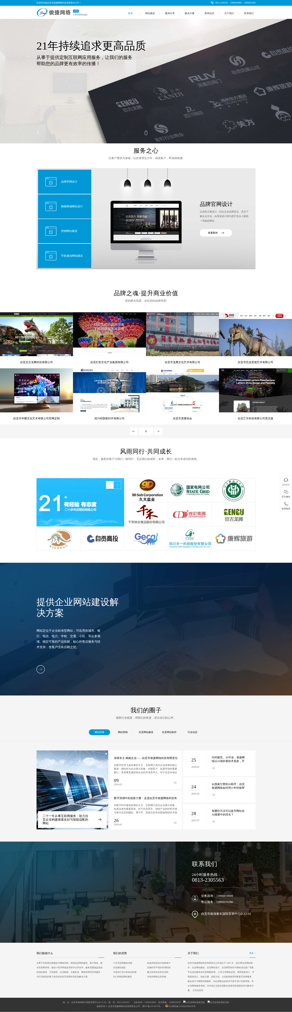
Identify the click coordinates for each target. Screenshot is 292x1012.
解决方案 (190, 13)
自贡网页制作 (136, 1009)
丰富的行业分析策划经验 (125, 972)
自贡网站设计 (69, 1009)
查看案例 (213, 232)
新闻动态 (209, 13)
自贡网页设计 (123, 1009)
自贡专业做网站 (75, 1011)
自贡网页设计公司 (177, 1009)
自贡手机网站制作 (91, 1011)
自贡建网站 (222, 1009)
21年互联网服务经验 (122, 963)
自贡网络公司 (41, 1009)
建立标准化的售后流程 (157, 972)
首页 (130, 13)
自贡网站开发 (235, 1009)
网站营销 (123, 732)
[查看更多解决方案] (40, 669)
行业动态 (192, 732)
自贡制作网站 (161, 1009)
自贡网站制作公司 (208, 1009)
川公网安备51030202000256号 (181, 1006)
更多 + (252, 953)
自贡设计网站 (192, 1009)
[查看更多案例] (146, 431)
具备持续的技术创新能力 (158, 963)
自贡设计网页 (82, 1009)
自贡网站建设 (146, 732)
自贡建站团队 (119, 967)
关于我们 (229, 13)
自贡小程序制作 (108, 1011)
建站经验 (99, 732)
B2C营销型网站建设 (122, 977)
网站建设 (150, 13)
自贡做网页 (149, 1009)
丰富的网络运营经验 (156, 977)
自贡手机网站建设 (43, 1011)
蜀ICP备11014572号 (151, 1006)
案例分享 (170, 13)
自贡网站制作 (169, 732)
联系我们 (249, 13)
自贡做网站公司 (60, 1011)
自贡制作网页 (109, 1009)
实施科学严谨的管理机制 (158, 967)
